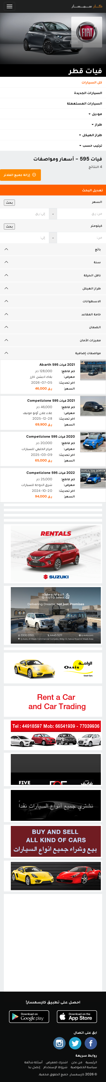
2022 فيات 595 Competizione (50, 473)
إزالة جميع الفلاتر (17, 175)
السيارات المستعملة (84, 103)
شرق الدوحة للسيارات (36, 485)
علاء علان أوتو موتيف (37, 413)
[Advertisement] (53, 948)
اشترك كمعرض (57, 1062)
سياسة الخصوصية (84, 1067)
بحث (9, 202)
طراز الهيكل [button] (92, 135)
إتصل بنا (34, 1067)
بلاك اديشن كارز (41, 376)
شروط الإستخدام (55, 1067)
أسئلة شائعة (33, 1062)
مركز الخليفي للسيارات (37, 449)
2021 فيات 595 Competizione (51, 400)
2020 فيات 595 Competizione (50, 436)
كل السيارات (92, 82)
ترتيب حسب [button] (92, 145)
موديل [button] (96, 113)
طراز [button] (98, 124)
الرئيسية (91, 1062)
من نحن (76, 1062)
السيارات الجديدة (88, 92)
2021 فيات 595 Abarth (57, 364)
